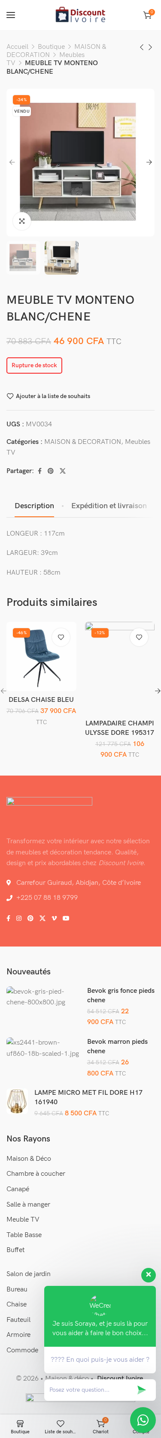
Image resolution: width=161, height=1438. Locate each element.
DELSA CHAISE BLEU (41, 700)
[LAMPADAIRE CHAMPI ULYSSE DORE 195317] (120, 668)
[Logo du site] (80, 15)
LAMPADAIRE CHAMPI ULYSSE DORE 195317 (119, 728)
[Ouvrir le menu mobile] (10, 15)
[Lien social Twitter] (63, 471)
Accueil (17, 47)
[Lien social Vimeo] (54, 918)
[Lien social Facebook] (40, 471)
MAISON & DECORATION (82, 442)
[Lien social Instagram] (18, 918)
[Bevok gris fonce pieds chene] (43, 997)
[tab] (34, 506)
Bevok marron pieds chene (117, 1046)
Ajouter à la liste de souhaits (53, 395)
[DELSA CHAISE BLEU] (41, 656)
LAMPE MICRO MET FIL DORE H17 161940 (88, 1097)
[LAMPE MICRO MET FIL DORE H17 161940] (17, 1101)
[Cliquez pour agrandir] (22, 221)
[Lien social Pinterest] (51, 471)
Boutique (51, 47)
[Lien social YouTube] (66, 918)
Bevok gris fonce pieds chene (121, 995)
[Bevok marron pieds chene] (43, 1048)
